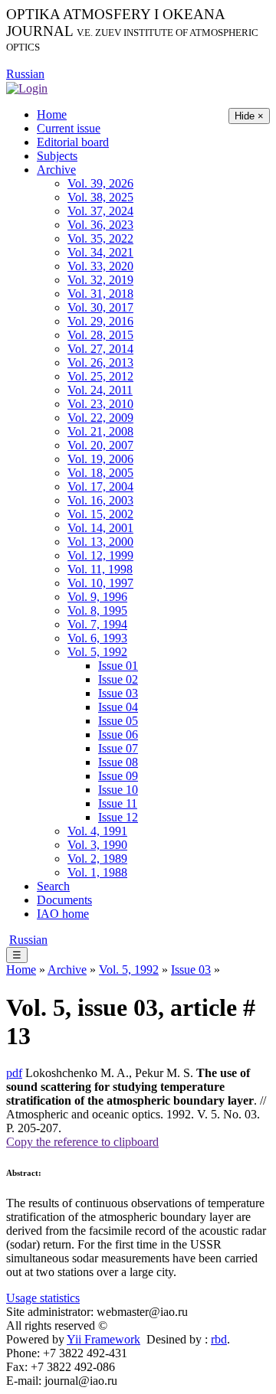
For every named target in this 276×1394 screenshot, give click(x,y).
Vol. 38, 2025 (100, 197)
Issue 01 (118, 665)
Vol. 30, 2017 (100, 307)
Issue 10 (118, 789)
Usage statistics (43, 1297)
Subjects (57, 155)
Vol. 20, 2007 (100, 445)
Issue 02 (118, 679)
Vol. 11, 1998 (100, 569)
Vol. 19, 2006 (100, 458)
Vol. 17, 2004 (100, 486)
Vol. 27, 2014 (100, 348)
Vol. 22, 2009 (100, 417)
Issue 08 (118, 762)
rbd (219, 1339)
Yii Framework (103, 1339)
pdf (14, 1072)
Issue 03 (118, 693)
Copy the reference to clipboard (82, 1141)
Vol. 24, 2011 (100, 390)
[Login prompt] (27, 87)
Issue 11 (117, 803)
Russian (25, 73)
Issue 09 (118, 775)
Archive (56, 169)
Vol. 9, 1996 (97, 596)
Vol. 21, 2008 (100, 431)
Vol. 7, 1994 (97, 624)
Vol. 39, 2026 (100, 183)
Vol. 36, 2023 (100, 224)
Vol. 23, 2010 (100, 403)
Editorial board (73, 142)
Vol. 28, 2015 (100, 334)
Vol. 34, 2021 (100, 252)
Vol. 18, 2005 (100, 472)
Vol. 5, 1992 (97, 651)
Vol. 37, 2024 (100, 210)
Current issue (68, 128)
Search (53, 886)
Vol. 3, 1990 (97, 844)
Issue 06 (118, 734)
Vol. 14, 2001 (100, 527)
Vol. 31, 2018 (100, 293)
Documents (64, 899)
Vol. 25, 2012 (100, 376)
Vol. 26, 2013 (100, 362)
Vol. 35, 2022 (100, 238)
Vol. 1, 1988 (97, 872)
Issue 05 (118, 720)
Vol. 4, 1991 (97, 830)
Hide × (249, 116)
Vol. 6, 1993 (97, 638)
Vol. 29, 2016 (100, 321)
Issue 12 (118, 817)
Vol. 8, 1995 (97, 610)
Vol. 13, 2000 (100, 541)
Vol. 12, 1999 (100, 555)
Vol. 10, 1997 (100, 582)
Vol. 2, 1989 (97, 858)
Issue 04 (118, 706)
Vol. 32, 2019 (100, 279)
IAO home (63, 913)
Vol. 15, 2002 (100, 514)
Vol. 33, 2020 (100, 266)
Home (52, 114)
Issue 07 (118, 748)
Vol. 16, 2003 (100, 500)
